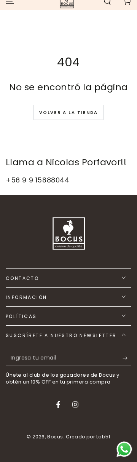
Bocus (55, 436)
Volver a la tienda (68, 112)
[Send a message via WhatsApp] (124, 449)
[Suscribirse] (127, 358)
